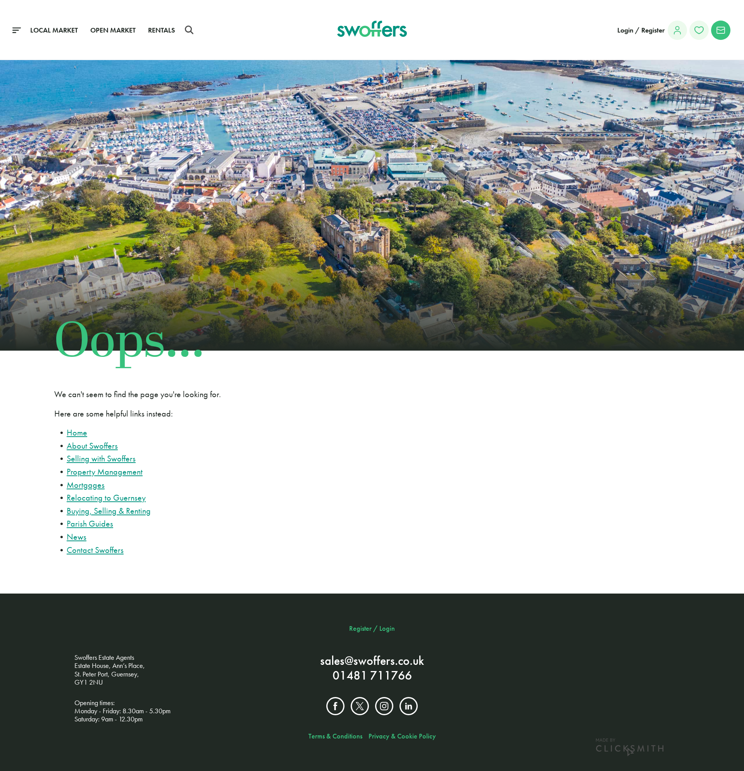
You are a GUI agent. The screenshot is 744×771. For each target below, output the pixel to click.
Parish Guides (90, 523)
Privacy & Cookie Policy (402, 736)
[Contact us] (721, 30)
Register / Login (372, 628)
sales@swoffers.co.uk (372, 661)
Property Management (105, 471)
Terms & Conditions (335, 736)
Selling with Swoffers (101, 458)
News (76, 536)
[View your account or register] (677, 30)
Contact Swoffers (95, 550)
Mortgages (86, 484)
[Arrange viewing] (699, 30)
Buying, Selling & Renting (109, 510)
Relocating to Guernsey (106, 497)
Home (77, 432)
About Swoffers (92, 445)
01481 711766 (372, 675)
